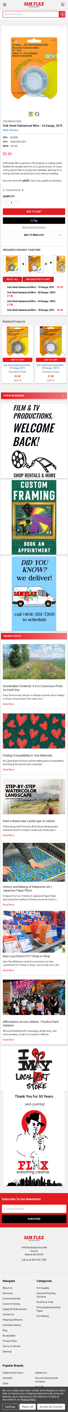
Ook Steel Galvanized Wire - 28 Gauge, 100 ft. (31, 292)
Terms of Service (11, 1346)
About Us (7, 1288)
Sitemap (7, 1351)
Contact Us (8, 1314)
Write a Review (10, 130)
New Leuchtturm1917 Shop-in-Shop (26, 956)
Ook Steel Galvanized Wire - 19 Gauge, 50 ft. (31, 287)
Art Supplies (43, 1288)
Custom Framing (11, 1304)
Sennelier (8, 1378)
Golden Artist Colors (13, 1372)
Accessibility (9, 1335)
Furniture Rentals (11, 1298)
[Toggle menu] (4, 4)
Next (64, 355)
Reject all (27, 1407)
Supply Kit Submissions (15, 1309)
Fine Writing (43, 1316)
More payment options (34, 227)
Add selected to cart (38, 279)
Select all (12, 279)
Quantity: (9, 196)
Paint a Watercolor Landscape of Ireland (29, 821)
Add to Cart (17, 360)
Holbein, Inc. (41, 1372)
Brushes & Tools (45, 1302)
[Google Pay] (34, 220)
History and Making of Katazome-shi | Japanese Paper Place (27, 888)
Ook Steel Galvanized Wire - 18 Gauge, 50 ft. (31, 310)
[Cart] (63, 4)
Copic (5, 1383)
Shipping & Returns (12, 1319)
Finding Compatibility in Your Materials (27, 755)
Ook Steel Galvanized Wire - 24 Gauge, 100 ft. (31, 301)
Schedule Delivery (12, 1325)
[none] (34, 68)
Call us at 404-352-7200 (34, 1259)
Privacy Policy (10, 1341)
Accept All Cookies (51, 1407)
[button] (34, 1146)
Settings (10, 1407)
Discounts (8, 1293)
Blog (5, 1330)
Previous (4, 355)
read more (8, 704)
